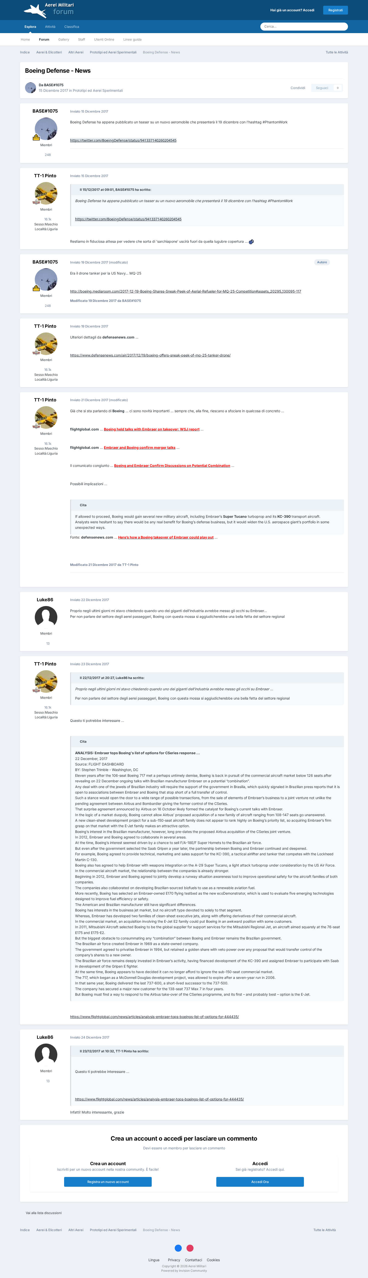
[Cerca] (342, 27)
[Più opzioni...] (339, 111)
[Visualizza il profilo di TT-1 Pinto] (46, 193)
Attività (50, 27)
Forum (44, 39)
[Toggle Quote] (77, 190)
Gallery (63, 39)
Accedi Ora (260, 1182)
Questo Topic (321, 26)
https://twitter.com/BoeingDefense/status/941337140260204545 (123, 140)
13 (47, 643)
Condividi (297, 88)
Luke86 (45, 599)
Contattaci (193, 1260)
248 (47, 155)
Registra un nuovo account (108, 1182)
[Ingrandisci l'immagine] (251, 241)
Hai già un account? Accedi (293, 10)
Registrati (335, 10)
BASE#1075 (54, 85)
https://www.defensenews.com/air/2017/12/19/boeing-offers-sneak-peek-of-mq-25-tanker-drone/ (150, 355)
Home (25, 39)
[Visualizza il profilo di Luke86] (46, 617)
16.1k (47, 219)
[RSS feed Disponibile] (343, 1230)
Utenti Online (104, 39)
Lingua (154, 1260)
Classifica (71, 27)
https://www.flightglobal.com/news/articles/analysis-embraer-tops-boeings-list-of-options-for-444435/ (154, 1016)
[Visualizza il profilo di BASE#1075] (30, 87)
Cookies (213, 1260)
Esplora (30, 27)
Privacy (174, 1260)
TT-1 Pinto (45, 175)
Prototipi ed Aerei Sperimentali (98, 90)
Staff (81, 39)
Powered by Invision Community (184, 1270)
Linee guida (132, 39)
